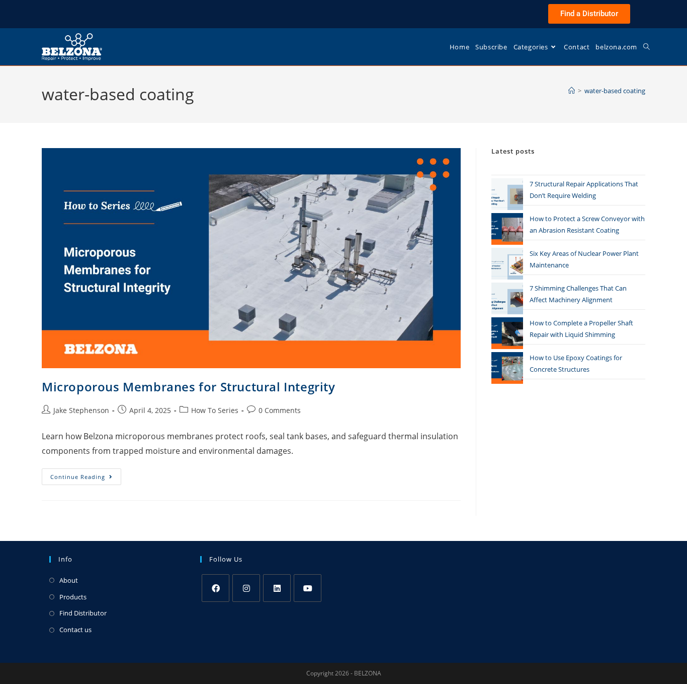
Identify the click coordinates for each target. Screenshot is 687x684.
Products (73, 596)
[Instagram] (246, 588)
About (68, 580)
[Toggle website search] (646, 46)
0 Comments (280, 410)
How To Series (214, 410)
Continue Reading (85, 474)
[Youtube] (307, 588)
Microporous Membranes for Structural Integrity (188, 386)
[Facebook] (215, 588)
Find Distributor (83, 613)
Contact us (75, 629)
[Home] (571, 90)
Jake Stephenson (81, 410)
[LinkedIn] (277, 588)
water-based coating (614, 90)
